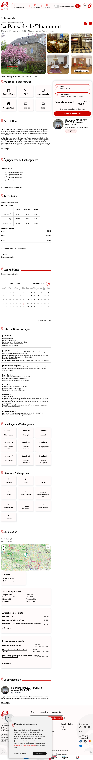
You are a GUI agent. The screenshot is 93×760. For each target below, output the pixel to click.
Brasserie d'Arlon (8, 616)
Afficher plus (5, 149)
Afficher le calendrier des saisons (13, 248)
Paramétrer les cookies (20, 753)
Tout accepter (39, 753)
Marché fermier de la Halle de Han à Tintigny (14, 650)
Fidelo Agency (91, 752)
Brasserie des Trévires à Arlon (13, 620)
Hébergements (9, 18)
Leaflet (33, 570)
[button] (26, 555)
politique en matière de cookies (25, 745)
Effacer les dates (44, 320)
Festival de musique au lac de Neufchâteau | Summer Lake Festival (17, 656)
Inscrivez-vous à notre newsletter (46, 712)
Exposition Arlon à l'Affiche (11, 645)
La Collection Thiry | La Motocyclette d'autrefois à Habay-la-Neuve (22, 624)
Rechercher (77, 6)
